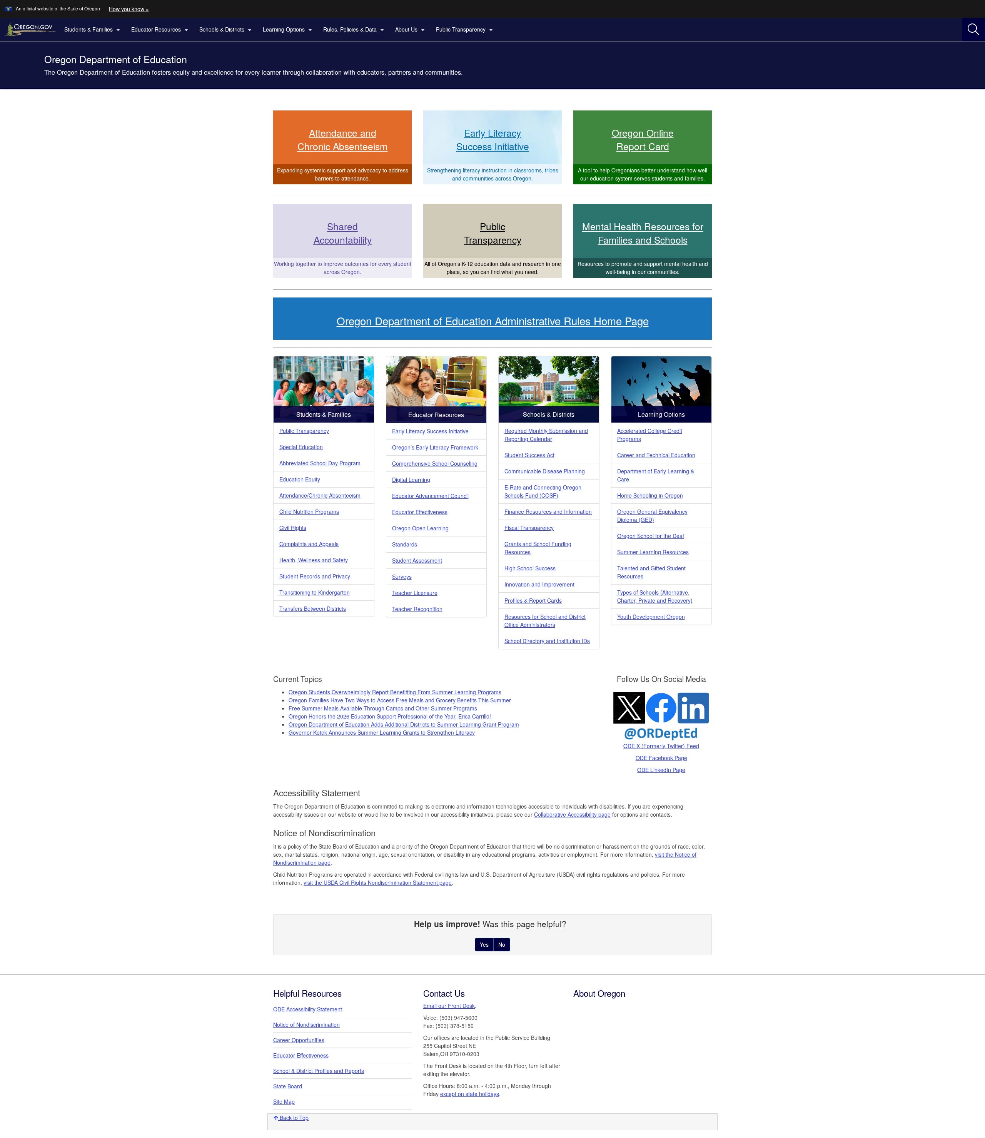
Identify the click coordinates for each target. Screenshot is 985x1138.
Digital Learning (411, 479)
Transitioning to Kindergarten (314, 592)
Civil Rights (292, 527)
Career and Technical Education (656, 455)
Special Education (301, 447)
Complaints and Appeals (309, 544)
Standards (404, 544)
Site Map (284, 1101)
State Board (287, 1086)
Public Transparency (304, 430)
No (501, 944)
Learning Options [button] (288, 29)
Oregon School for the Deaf (650, 536)
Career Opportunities (298, 1040)
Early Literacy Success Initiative (430, 431)
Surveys (402, 576)
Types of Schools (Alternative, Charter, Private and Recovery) (655, 596)
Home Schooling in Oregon (650, 495)
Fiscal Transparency (529, 527)
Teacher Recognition (417, 609)
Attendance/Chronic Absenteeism (320, 495)
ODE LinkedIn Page (661, 770)
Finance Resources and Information (548, 511)
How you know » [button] (129, 9)
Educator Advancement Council (430, 496)
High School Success (530, 568)
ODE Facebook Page (661, 758)
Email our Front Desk (449, 1005)
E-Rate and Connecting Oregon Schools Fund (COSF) (542, 491)
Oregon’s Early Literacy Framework (435, 447)
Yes (484, 944)
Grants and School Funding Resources (537, 548)
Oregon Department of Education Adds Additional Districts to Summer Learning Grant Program (404, 724)
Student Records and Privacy (314, 576)
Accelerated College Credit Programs (649, 435)
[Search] (973, 29)
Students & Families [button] (93, 29)
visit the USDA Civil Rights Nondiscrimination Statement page (378, 882)
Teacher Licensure (414, 593)
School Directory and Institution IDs (547, 641)
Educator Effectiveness (419, 512)
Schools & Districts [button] (226, 29)
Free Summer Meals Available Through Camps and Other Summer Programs (383, 708)
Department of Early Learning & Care (655, 475)
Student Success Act (529, 455)
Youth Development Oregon (651, 616)
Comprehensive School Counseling (434, 463)
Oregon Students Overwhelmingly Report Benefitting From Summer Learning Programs (395, 692)
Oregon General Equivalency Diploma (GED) (652, 515)
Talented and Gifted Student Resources (651, 572)
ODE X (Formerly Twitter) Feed (661, 746)
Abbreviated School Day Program (320, 463)
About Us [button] (411, 29)
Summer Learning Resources (653, 552)
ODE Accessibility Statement (307, 1009)
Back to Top (293, 1117)
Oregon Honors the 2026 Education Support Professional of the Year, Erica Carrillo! (390, 716)
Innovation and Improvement (539, 584)
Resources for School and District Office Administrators (545, 620)
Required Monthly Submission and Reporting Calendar (546, 435)
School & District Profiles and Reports (318, 1070)
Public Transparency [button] (465, 29)
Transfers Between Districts (312, 608)
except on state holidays (469, 1094)
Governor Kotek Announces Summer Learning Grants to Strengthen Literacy (382, 732)
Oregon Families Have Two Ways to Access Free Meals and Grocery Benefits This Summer (400, 700)
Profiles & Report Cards (533, 600)
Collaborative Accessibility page (572, 814)
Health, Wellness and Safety (313, 560)
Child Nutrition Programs (309, 511)
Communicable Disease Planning (544, 471)
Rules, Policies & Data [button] (354, 29)
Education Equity (299, 479)
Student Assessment (417, 560)
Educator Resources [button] (160, 29)
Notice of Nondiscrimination (306, 1024)
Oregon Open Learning (420, 528)
